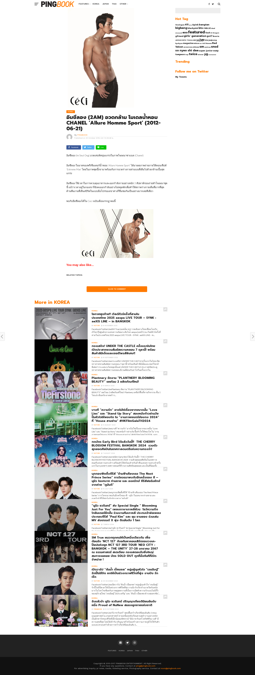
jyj (198, 40)
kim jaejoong (211, 40)
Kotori (97, 325)
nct (204, 43)
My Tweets (181, 76)
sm (201, 46)
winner (201, 54)
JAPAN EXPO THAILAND (185, 40)
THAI (114, 4)
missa (196, 43)
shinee (196, 47)
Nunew (209, 43)
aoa (190, 25)
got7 (209, 36)
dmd (213, 28)
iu (218, 36)
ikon (215, 36)
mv (201, 43)
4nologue (179, 25)
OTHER (123, 4)
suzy (216, 50)
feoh (207, 32)
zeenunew (212, 54)
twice (193, 54)
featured (196, 32)
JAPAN (106, 4)
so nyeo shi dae (186, 50)
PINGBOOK (82, 135)
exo (185, 32)
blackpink (193, 28)
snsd (214, 46)
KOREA (96, 4)
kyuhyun (179, 43)
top (186, 54)
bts (201, 28)
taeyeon (180, 54)
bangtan (204, 24)
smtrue (207, 47)
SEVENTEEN (187, 47)
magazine (188, 43)
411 (186, 24)
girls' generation (195, 36)
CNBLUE (207, 28)
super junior (206, 50)
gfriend (179, 36)
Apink (195, 24)
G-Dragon (215, 33)
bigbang (181, 28)
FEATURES (84, 4)
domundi (178, 33)
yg (206, 54)
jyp (202, 39)
